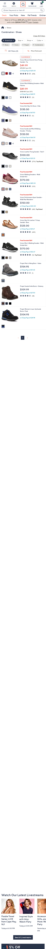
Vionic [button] (16, 45)
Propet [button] (26, 45)
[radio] (3, 73)
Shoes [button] (6, 45)
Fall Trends (32, 15)
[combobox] (20, 10)
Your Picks (13, 15)
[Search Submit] (42, 10)
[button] (4, 5)
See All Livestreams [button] (23, 937)
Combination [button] (39, 45)
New (23, 15)
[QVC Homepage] (3, 27)
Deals (4, 15)
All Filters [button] (13, 51)
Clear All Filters (39, 36)
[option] (23, 21)
